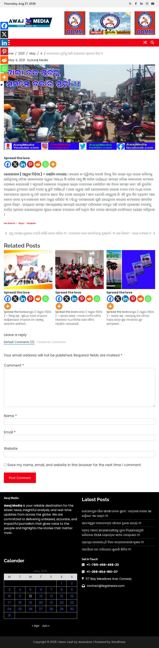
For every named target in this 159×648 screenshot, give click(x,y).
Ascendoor (85, 642)
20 (41, 602)
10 (9, 596)
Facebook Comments (51, 342)
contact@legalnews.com (105, 586)
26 (30, 609)
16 (71, 596)
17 (9, 602)
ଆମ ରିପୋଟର (10, 223)
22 (61, 602)
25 (20, 609)
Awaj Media (39, 60)
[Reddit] (38, 164)
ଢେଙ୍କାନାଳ (31, 223)
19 (30, 602)
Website (11, 448)
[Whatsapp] (45, 164)
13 (41, 596)
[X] (15, 164)
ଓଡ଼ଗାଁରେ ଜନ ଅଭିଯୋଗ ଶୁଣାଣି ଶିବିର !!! (106, 549)
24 (9, 609)
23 (72, 602)
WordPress (118, 642)
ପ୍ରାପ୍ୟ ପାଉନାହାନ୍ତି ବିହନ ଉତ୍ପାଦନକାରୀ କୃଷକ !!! (113, 542)
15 (61, 596)
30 (72, 609)
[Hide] (1, 84)
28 (51, 609)
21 (51, 602)
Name (10, 415)
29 (61, 609)
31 (9, 615)
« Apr (36, 625)
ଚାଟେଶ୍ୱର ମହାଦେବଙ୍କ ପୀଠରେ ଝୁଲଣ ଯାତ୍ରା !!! (111, 523)
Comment (14, 365)
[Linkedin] (22, 164)
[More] (53, 164)
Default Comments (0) (19, 342)
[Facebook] (7, 164)
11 (20, 596)
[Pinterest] (30, 164)
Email (10, 432)
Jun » (45, 625)
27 (41, 609)
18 (20, 602)
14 (51, 596)
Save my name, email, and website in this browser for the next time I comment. (74, 465)
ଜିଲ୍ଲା (21, 223)
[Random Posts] (145, 42)
